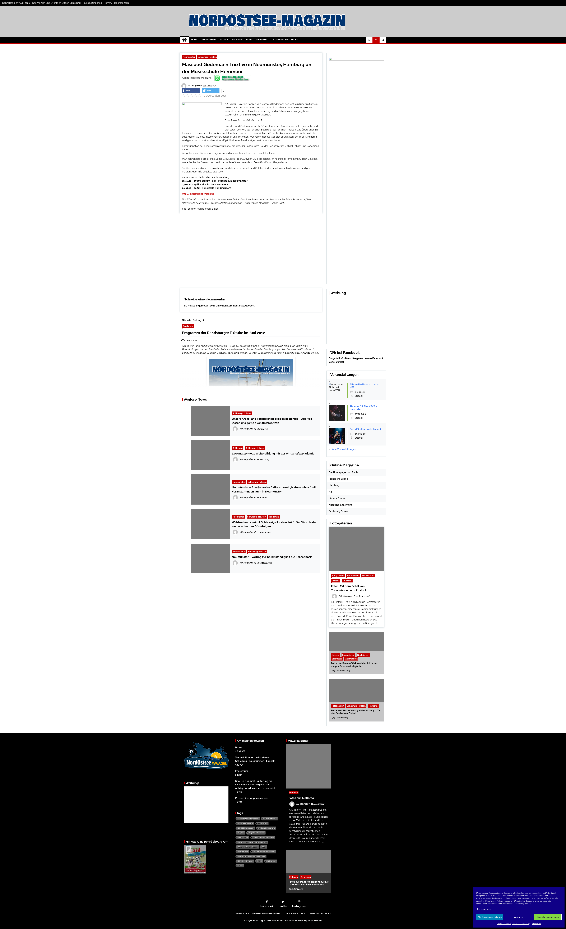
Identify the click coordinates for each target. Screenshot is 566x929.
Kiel (331, 491)
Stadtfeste (337, 658)
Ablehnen (518, 917)
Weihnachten (351, 658)
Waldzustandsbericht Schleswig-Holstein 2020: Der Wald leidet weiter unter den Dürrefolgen (274, 524)
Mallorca (293, 792)
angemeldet (202, 305)
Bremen (335, 655)
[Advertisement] (251, 248)
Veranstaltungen (242, 40)
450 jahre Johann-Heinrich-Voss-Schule (251, 856)
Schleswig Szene (338, 511)
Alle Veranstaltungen (344, 449)
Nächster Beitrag (191, 320)
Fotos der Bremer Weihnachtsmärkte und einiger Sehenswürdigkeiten (354, 665)
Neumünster (189, 57)
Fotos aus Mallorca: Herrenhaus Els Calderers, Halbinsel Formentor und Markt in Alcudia (309, 883)
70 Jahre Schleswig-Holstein (247, 847)
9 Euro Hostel (262, 823)
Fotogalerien (338, 575)
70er (263, 847)
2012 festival (270, 861)
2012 (260, 861)
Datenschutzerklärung (521, 924)
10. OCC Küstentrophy (246, 828)
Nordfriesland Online (341, 504)
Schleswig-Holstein (207, 57)
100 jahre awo (243, 851)
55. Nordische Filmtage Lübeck (263, 837)
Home (194, 40)
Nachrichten (208, 40)
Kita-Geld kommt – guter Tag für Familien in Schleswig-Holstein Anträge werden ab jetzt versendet (255, 785)
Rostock (336, 580)
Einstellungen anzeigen (548, 917)
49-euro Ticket (243, 837)
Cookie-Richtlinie (504, 924)
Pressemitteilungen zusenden (252, 798)
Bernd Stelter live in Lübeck (365, 429)
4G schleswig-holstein (245, 823)
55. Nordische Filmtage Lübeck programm (252, 842)
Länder (224, 40)
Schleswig (238, 448)
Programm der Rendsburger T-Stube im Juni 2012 (223, 333)
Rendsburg (188, 326)
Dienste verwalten (484, 909)
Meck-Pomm (353, 575)
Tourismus (274, 516)
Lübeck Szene (337, 498)
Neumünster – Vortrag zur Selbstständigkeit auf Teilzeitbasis (272, 556)
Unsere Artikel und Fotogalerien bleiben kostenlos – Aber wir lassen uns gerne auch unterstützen (272, 420)
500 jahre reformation (245, 861)
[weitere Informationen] (223, 91)
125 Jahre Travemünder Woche (263, 851)
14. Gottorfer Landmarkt (266, 828)
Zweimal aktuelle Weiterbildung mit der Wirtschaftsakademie (273, 453)
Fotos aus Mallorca (301, 798)
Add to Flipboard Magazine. (197, 77)
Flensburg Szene (338, 478)
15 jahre (241, 833)
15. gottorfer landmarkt (256, 833)
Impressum (536, 924)
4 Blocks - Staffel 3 (269, 818)
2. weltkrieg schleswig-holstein (248, 818)
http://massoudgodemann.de (198, 193)
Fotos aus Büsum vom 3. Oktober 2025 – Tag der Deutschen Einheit (356, 712)
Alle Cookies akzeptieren (490, 917)
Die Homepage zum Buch (343, 472)
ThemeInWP (315, 920)
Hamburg (334, 485)
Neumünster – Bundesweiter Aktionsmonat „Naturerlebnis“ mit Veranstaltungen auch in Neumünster (274, 489)
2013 (240, 866)
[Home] (184, 40)
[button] (369, 40)
